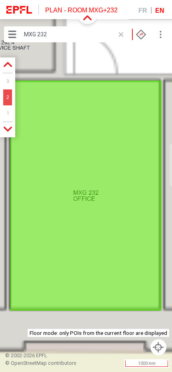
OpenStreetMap (29, 363)
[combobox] (85, 34)
